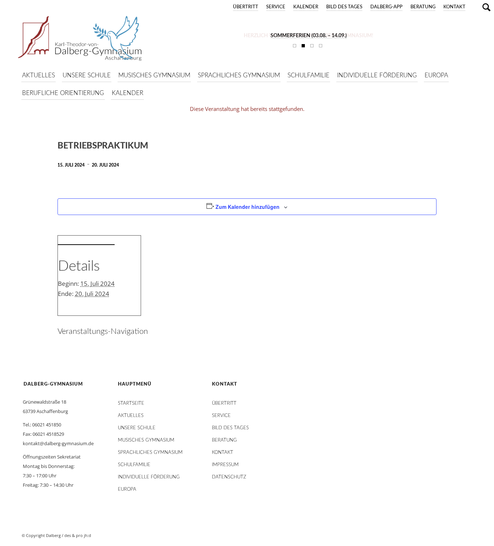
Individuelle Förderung (149, 477)
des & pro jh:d (77, 535)
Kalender (305, 7)
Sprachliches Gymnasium (150, 452)
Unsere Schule (137, 428)
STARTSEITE (131, 403)
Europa (127, 489)
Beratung (422, 7)
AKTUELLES (131, 415)
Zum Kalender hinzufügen (248, 206)
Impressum (225, 465)
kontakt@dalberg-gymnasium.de (58, 443)
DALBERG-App (386, 7)
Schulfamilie (134, 465)
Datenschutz (229, 477)
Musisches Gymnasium (146, 440)
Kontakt (454, 7)
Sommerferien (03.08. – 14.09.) (309, 35)
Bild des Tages (344, 7)
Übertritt (245, 7)
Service (275, 7)
